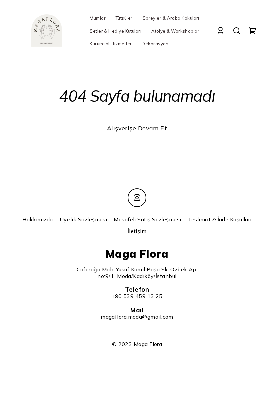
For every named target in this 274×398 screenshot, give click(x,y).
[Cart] (253, 30)
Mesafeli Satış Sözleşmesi (147, 219)
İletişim (137, 231)
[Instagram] (137, 197)
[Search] (237, 30)
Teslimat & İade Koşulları (220, 219)
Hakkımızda (37, 219)
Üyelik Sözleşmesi (83, 219)
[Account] (220, 30)
